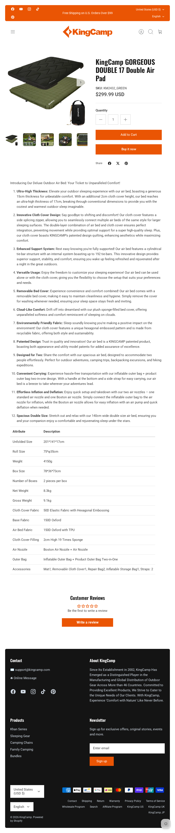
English (156, 16)
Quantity (101, 110)
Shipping (87, 801)
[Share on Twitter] (118, 163)
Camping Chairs (21, 743)
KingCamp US (135, 806)
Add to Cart (129, 135)
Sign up (101, 761)
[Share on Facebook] (109, 163)
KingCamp (25, 817)
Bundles (16, 756)
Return (100, 801)
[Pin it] (126, 163)
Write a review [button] (88, 622)
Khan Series (18, 729)
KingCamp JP (157, 812)
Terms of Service (155, 801)
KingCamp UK (156, 806)
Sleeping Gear (20, 736)
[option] (46, 87)
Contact (72, 801)
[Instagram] (29, 9)
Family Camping (21, 749)
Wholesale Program (73, 806)
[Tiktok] (38, 9)
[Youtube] (21, 9)
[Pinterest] (13, 17)
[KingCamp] (87, 32)
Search (94, 806)
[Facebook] (13, 9)
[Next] (80, 82)
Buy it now (128, 149)
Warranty (114, 801)
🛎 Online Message (23, 678)
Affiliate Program (112, 806)
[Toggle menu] (15, 31)
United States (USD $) (148, 9)
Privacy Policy (133, 801)
